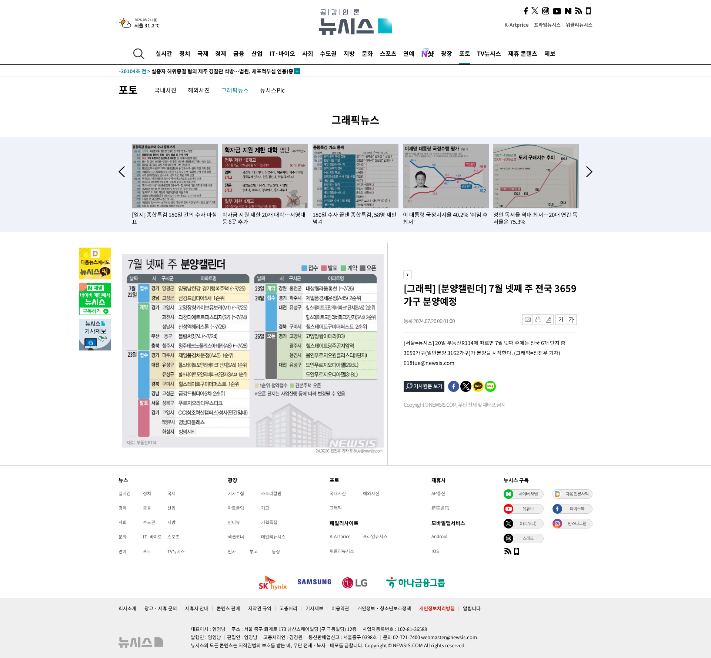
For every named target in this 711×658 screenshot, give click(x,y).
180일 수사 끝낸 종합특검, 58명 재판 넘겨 (355, 218)
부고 (254, 551)
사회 (307, 53)
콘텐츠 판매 (228, 608)
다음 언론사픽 (576, 493)
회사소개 (127, 608)
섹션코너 (236, 536)
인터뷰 (234, 522)
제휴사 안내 (196, 608)
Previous (121, 171)
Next (589, 171)
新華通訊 (440, 507)
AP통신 (438, 493)
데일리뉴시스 (273, 536)
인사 (232, 551)
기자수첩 (236, 493)
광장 (446, 53)
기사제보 (314, 608)
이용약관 (340, 608)
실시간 (164, 53)
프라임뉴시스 (547, 24)
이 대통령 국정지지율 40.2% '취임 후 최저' (445, 218)
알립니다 (472, 608)
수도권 (328, 53)
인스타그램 (577, 523)
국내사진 (165, 89)
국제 (202, 53)
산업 (257, 53)
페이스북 (577, 508)
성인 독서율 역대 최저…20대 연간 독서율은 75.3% (535, 218)
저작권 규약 (259, 608)
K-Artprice (516, 24)
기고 (265, 507)
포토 (464, 53)
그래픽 (336, 507)
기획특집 (269, 522)
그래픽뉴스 (235, 89)
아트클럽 (236, 507)
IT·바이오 (282, 53)
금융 (238, 53)
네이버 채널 (528, 493)
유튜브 (528, 508)
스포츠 (388, 53)
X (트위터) (528, 523)
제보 (549, 53)
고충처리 (288, 608)
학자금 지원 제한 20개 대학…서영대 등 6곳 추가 (264, 218)
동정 (276, 551)
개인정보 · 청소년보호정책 (384, 608)
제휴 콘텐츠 (522, 53)
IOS (435, 551)
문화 (367, 53)
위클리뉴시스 (579, 24)
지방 (349, 53)
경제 (220, 53)
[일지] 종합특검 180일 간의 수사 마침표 (174, 218)
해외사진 (199, 89)
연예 (408, 53)
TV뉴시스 (489, 53)
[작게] (560, 319)
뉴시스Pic (272, 89)
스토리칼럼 (271, 493)
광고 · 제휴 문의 (160, 608)
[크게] (571, 319)
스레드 (528, 538)
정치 (184, 53)
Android (439, 536)
